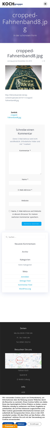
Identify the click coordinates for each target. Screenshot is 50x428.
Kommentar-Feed (25, 285)
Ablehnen (21, 424)
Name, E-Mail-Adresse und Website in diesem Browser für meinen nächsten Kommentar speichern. (26, 214)
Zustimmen (8, 424)
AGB (23, 392)
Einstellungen (34, 424)
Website (25, 200)
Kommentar (25, 150)
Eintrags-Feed (25, 281)
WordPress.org (25, 289)
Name (25, 179)
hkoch (12, 61)
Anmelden (25, 277)
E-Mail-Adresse (25, 190)
